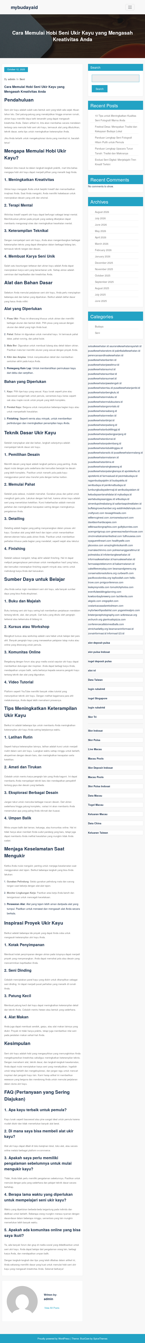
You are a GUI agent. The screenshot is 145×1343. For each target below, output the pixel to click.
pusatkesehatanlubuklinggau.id (105, 448)
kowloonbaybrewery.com (102, 596)
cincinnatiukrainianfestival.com (105, 536)
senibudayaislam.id (128, 489)
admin (11, 79)
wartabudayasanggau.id (101, 499)
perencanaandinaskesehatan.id (105, 355)
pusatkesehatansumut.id (101, 369)
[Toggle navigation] (130, 7)
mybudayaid (24, 7)
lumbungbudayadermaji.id (102, 489)
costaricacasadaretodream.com (105, 605)
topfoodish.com (120, 577)
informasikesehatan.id (100, 559)
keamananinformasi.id (121, 628)
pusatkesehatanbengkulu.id (103, 392)
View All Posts (52, 1307)
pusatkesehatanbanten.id (102, 360)
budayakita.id (119, 480)
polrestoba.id (95, 554)
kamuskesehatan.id (124, 559)
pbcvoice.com (95, 545)
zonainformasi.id (97, 633)
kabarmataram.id (124, 563)
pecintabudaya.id (127, 476)
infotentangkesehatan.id (116, 554)
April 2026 (100, 237)
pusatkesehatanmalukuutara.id (105, 401)
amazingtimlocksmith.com (118, 545)
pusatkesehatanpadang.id (102, 425)
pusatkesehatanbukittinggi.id (104, 429)
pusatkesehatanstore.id (101, 350)
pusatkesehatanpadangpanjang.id (107, 434)
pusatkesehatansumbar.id (102, 374)
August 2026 (102, 212)
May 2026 (100, 231)
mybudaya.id (124, 494)
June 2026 (101, 224)
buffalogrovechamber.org (102, 508)
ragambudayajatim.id (100, 480)
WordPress (64, 1338)
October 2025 (102, 275)
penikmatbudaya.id (115, 485)
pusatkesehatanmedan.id (102, 415)
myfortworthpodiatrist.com (102, 610)
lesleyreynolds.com (98, 587)
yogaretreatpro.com (129, 610)
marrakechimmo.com (100, 550)
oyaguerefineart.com (99, 540)
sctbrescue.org (128, 615)
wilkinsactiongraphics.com (102, 526)
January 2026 (102, 256)
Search (95, 67)
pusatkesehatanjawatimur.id (103, 364)
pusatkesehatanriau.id (100, 387)
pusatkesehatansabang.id (102, 411)
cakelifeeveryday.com (100, 568)
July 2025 (100, 294)
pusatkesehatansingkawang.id (105, 466)
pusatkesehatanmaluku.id (102, 397)
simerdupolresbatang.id (101, 503)
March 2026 (101, 243)
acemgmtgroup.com (99, 531)
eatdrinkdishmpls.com (129, 508)
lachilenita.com (124, 596)
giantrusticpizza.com (114, 619)
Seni (22, 79)
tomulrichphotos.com (122, 587)
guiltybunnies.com (128, 526)
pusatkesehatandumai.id (101, 438)
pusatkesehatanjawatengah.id (104, 383)
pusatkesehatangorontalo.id (103, 406)
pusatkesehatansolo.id (100, 452)
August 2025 (102, 288)
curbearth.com (125, 573)
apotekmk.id (95, 476)
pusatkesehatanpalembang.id (104, 443)
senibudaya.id (96, 485)
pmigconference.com (111, 582)
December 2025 (104, 262)
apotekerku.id (132, 471)
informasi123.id (115, 633)
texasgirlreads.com (115, 513)
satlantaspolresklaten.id (128, 503)
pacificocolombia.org (99, 577)
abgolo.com (94, 601)
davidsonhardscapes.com (102, 522)
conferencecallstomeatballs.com (106, 624)
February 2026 (103, 250)
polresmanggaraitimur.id (126, 550)
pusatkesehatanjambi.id (127, 387)
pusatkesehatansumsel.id (102, 378)
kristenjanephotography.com (104, 615)
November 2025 (104, 269)
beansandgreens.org (124, 568)
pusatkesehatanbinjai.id (101, 420)
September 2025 (104, 282)
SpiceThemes (100, 1338)
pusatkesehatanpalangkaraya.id (106, 471)
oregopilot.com (110, 601)
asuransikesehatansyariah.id (125, 346)
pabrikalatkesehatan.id (127, 350)
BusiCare (85, 1338)
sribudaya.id (122, 499)
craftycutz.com (96, 513)
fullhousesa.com (132, 536)
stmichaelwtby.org (98, 628)
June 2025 (101, 301)
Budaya (99, 326)
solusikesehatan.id (98, 346)
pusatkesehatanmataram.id (103, 457)
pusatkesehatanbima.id (101, 462)
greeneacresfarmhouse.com (127, 531)
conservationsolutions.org (102, 573)
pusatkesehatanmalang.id (128, 452)
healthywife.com (121, 540)
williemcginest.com (98, 517)
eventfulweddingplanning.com (104, 591)
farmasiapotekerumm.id (101, 563)
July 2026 (100, 218)
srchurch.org (95, 619)
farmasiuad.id (110, 476)
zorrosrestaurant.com (122, 517)
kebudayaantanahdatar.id (102, 494)
